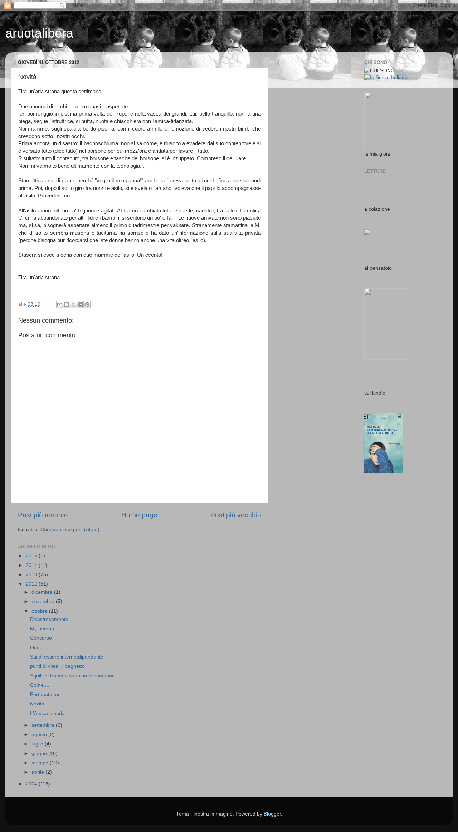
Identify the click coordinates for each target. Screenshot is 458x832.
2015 (32, 555)
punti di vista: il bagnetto (57, 666)
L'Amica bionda (47, 713)
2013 (32, 574)
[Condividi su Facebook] (80, 304)
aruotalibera (39, 33)
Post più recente (43, 515)
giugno (39, 753)
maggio (40, 762)
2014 (32, 565)
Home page (139, 515)
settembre (43, 725)
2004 (32, 784)
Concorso (41, 638)
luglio (38, 744)
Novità (37, 703)
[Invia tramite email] (59, 304)
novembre (43, 601)
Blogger (272, 814)
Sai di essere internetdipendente (66, 657)
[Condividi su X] (73, 304)
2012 (32, 584)
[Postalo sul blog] (66, 304)
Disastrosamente (49, 619)
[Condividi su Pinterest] (87, 304)
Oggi (35, 647)
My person (42, 628)
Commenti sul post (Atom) (69, 529)
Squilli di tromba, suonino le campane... (74, 676)
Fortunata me (45, 694)
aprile (38, 772)
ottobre (40, 611)
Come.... (39, 685)
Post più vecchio (235, 515)
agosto (39, 734)
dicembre (42, 592)
